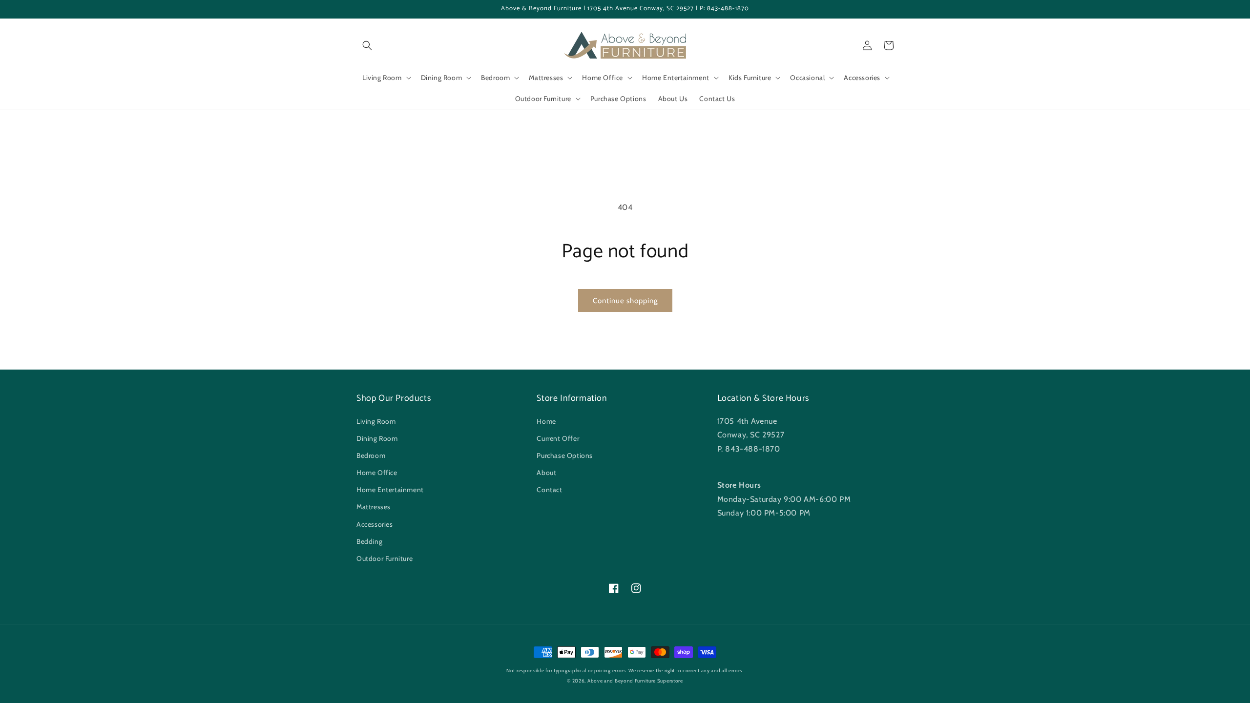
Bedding (369, 541)
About (546, 472)
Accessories (374, 524)
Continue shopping (625, 300)
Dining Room (377, 438)
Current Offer (558, 438)
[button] (367, 45)
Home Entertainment (390, 489)
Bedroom (370, 455)
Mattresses (373, 506)
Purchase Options (565, 455)
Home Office (376, 472)
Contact (549, 489)
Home (546, 421)
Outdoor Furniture (384, 558)
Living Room (376, 421)
